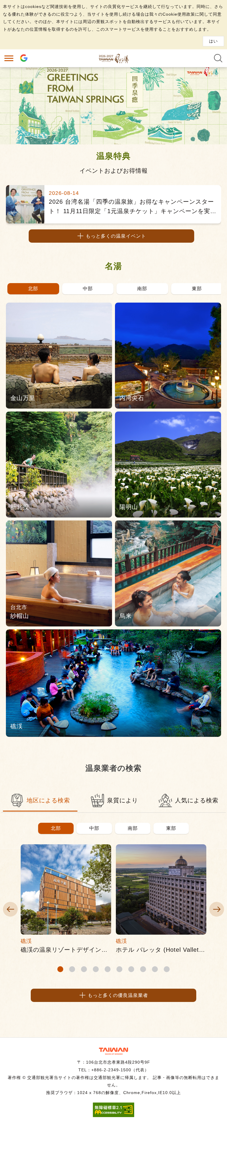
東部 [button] (171, 828)
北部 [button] (56, 828)
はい (213, 41)
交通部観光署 (113, 1051)
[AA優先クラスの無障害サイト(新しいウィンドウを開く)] (113, 1115)
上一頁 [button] (10, 909)
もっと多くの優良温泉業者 (118, 995)
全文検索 (218, 58)
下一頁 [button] (216, 909)
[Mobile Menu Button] (9, 58)
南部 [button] (133, 828)
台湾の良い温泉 (113, 58)
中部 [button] (94, 828)
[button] (33, 288)
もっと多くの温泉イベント (116, 236)
